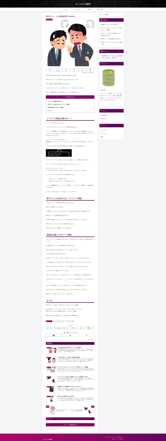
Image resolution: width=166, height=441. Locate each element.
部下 (73, 321)
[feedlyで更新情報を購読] (70, 335)
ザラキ (60, 321)
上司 (70, 321)
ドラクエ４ (65, 321)
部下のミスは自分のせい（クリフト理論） (59, 104)
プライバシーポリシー (111, 437)
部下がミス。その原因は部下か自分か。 (111, 39)
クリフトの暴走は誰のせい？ (55, 101)
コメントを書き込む (70, 424)
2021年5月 (104, 118)
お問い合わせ (119, 437)
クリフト (55, 321)
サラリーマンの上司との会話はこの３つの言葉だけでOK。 (111, 34)
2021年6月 (104, 115)
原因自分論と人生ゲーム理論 (55, 107)
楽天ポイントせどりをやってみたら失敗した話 (111, 43)
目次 (68, 97)
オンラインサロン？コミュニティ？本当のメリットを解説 (111, 29)
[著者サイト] (54, 335)
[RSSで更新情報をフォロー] (86, 335)
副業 (102, 136)
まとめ (50, 110)
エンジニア (104, 130)
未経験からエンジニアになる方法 (109, 24)
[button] (122, 14)
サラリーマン (49, 321)
